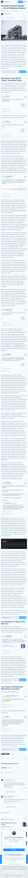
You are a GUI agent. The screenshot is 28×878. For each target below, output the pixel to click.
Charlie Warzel (7, 13)
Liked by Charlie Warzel (9, 781)
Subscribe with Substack (15, 854)
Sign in (25, 1)
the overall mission (21, 61)
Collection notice (23, 868)
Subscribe (20, 1)
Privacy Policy (14, 860)
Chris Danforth (7, 779)
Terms (17, 868)
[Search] (25, 819)
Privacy (13, 868)
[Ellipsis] (26, 780)
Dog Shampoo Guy (18, 345)
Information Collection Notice (16, 859)
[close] (24, 832)
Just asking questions (5, 826)
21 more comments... (5, 812)
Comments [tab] (4, 767)
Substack (8, 875)
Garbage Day (21, 254)
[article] (14, 826)
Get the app (20, 872)
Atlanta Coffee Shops (8, 796)
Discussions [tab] (11, 819)
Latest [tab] (6, 819)
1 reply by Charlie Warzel (10, 791)
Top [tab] (2, 819)
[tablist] (6, 767)
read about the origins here (18, 211)
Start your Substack (10, 872)
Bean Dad (8, 345)
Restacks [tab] (10, 767)
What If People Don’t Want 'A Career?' (9, 823)
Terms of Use (20, 857)
